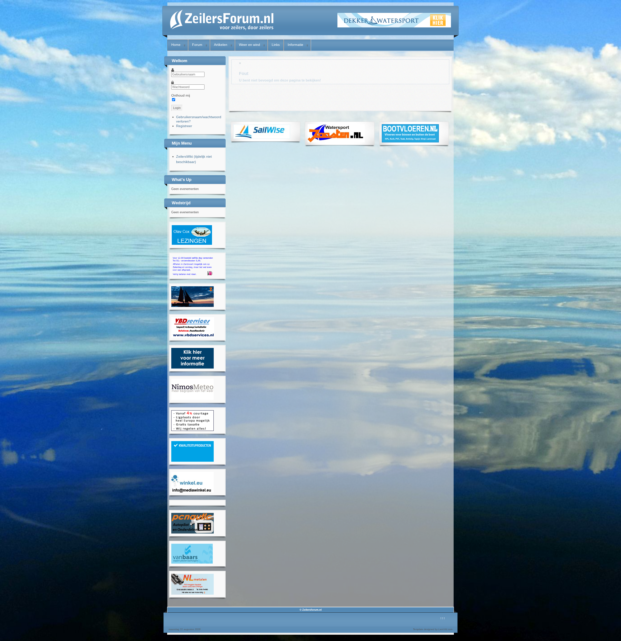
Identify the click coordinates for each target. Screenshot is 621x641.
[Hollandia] (192, 306)
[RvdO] (191, 244)
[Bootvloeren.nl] (410, 141)
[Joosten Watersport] (336, 141)
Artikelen (220, 45)
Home (175, 45)
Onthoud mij (180, 95)
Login (177, 108)
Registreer (184, 126)
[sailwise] (261, 138)
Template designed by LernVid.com (432, 629)
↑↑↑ (442, 618)
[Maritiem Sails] (192, 367)
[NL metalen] (192, 593)
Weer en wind (249, 45)
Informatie (295, 45)
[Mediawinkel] (192, 491)
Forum (197, 45)
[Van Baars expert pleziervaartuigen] (192, 562)
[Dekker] (394, 26)
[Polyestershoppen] (192, 460)
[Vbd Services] (192, 336)
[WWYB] (192, 430)
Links (276, 45)
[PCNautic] (192, 532)
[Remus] (192, 275)
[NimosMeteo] (192, 399)
